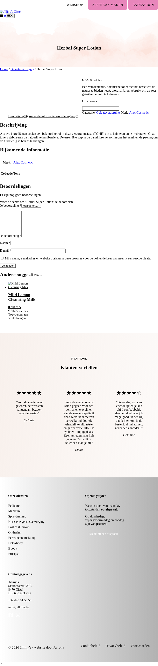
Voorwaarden (140, 646)
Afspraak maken (107, 5)
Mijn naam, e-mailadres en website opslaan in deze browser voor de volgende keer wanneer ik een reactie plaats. (78, 258)
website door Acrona (49, 647)
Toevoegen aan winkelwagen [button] (18, 316)
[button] (1, 664)
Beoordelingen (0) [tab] (66, 116)
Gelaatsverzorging (22, 69)
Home (4, 69)
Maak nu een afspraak (103, 534)
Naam (5, 243)
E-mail (5, 250)
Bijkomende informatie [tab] (40, 116)
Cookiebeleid (90, 646)
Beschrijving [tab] (16, 116)
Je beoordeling (10, 205)
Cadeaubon (143, 5)
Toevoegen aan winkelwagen (101, 108)
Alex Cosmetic (139, 112)
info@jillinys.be (18, 607)
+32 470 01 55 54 (19, 600)
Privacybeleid (115, 646)
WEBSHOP (75, 5)
